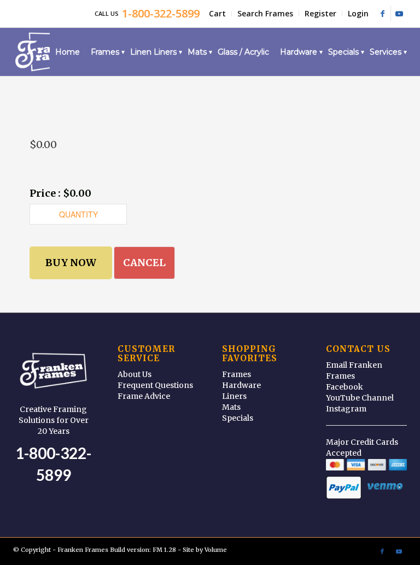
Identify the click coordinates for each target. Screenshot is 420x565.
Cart (217, 13)
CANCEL (144, 262)
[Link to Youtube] (399, 13)
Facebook (344, 387)
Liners (234, 396)
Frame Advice (144, 396)
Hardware (241, 385)
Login (358, 13)
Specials (237, 418)
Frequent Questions (155, 385)
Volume (216, 550)
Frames (236, 374)
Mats (231, 407)
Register (320, 13)
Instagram (346, 409)
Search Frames (265, 13)
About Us (134, 374)
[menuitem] (217, 13)
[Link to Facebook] (382, 13)
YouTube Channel (360, 398)
